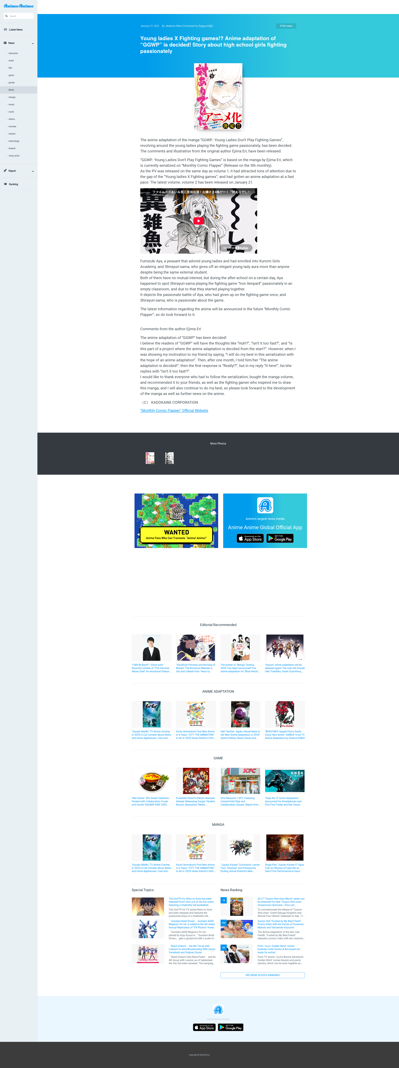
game (11, 75)
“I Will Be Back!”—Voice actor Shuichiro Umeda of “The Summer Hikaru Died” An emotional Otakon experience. (150, 668)
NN (210, 25)
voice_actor (14, 155)
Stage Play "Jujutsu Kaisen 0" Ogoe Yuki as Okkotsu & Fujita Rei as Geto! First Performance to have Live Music (284, 868)
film (10, 68)
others (12, 119)
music (11, 104)
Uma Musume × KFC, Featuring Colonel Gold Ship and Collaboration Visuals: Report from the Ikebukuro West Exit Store (239, 801)
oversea (12, 126)
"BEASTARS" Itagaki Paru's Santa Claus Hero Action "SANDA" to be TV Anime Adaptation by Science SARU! (285, 735)
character (13, 53)
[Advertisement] (216, 7)
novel (11, 112)
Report (12, 170)
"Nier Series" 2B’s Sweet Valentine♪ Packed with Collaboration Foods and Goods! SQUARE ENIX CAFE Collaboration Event (151, 801)
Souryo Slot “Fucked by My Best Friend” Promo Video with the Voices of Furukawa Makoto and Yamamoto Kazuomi (281, 924)
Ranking (13, 184)
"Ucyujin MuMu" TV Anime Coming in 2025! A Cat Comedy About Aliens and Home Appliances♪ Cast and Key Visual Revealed (151, 735)
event (11, 60)
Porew (202, 25)
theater (12, 148)
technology (14, 141)
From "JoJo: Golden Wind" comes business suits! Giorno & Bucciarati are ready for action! (279, 949)
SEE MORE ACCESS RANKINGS (262, 975)
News (11, 43)
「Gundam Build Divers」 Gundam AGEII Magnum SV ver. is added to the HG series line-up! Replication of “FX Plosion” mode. (192, 924)
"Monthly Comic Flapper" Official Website (174, 410)
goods (12, 82)
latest (11, 90)
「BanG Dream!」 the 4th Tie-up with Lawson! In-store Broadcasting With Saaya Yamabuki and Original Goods (192, 949)
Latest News (16, 29)
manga (12, 97)
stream (12, 133)
